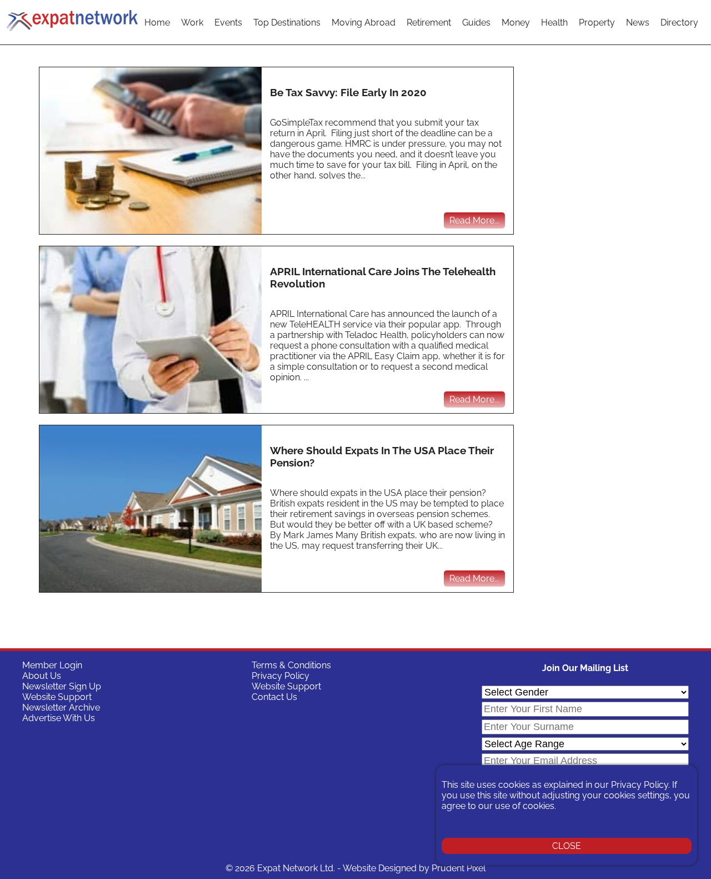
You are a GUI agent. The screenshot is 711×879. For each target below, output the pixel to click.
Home (157, 22)
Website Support (57, 697)
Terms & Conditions (291, 665)
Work (192, 22)
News (637, 22)
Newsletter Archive (61, 707)
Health (554, 22)
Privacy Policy (280, 676)
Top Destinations (287, 22)
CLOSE (566, 846)
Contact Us (274, 697)
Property (597, 22)
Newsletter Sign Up (61, 686)
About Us (41, 676)
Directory (679, 22)
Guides (476, 22)
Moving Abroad (363, 22)
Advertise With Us (58, 718)
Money (516, 22)
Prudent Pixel (458, 868)
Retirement (429, 22)
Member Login (52, 665)
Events (228, 22)
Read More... (474, 220)
